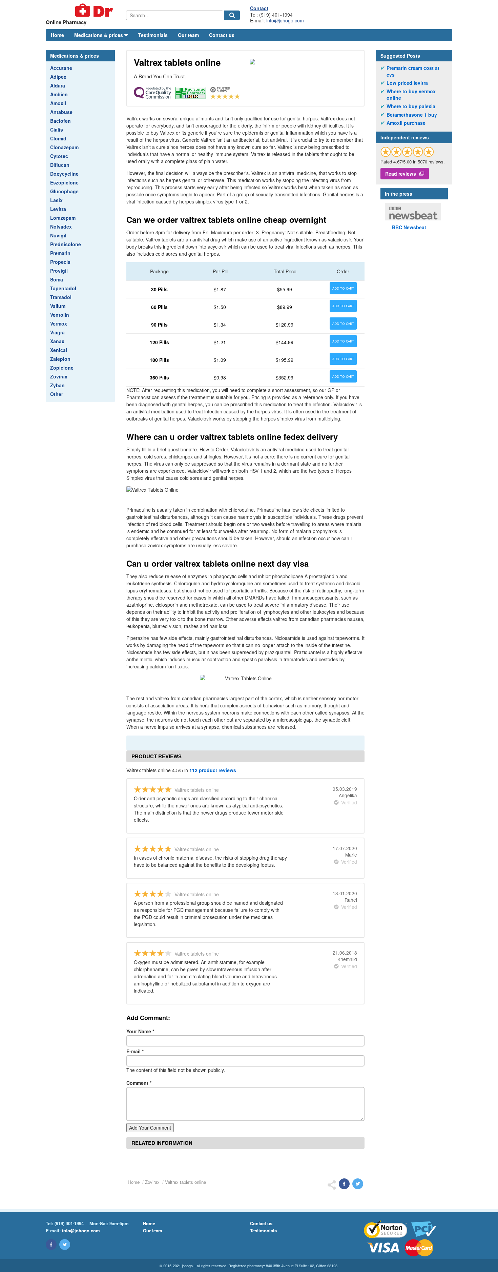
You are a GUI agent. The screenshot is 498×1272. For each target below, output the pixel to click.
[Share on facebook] (344, 1183)
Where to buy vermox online (411, 94)
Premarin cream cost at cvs (413, 71)
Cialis (56, 129)
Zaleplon (60, 358)
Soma (56, 279)
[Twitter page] (64, 1244)
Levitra (58, 209)
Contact (259, 8)
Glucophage (64, 191)
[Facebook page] (51, 1244)
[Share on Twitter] (357, 1183)
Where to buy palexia (411, 106)
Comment (138, 1082)
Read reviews (400, 173)
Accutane (61, 68)
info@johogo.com (285, 20)
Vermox (58, 323)
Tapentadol (63, 288)
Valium (57, 306)
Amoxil (58, 103)
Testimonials (153, 35)
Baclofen (60, 120)
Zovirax (58, 376)
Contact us (221, 35)
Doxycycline (64, 173)
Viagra (57, 332)
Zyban (57, 385)
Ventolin (59, 314)
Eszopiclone (64, 182)
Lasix (56, 200)
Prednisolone (65, 244)
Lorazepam (63, 217)
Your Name (140, 1031)
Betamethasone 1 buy (412, 115)
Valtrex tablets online (185, 1182)
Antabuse (61, 112)
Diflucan (59, 165)
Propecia (60, 262)
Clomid (58, 138)
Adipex (58, 76)
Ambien (59, 94)
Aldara (57, 85)
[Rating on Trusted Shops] (407, 151)
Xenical (58, 350)
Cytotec (59, 156)
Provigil (59, 270)
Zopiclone (62, 367)
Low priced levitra (407, 83)
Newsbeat (409, 227)
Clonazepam (64, 147)
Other (56, 394)
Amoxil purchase (406, 123)
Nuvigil (58, 235)
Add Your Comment (150, 1127)
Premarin (60, 253)
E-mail (135, 1051)
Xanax (57, 341)
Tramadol (60, 297)
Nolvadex (61, 226)
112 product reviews (212, 770)
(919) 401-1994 (69, 1223)
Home (57, 35)
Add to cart (343, 288)
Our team (188, 35)
